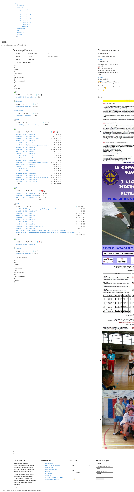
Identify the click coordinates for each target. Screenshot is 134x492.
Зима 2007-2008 (21, 97)
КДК (17, 30)
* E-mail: (98, 463)
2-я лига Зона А (31, 215)
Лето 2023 (19, 166)
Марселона (19, 129)
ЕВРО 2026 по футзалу (52, 465)
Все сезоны (49, 463)
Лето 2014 (19, 149)
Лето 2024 (19, 171)
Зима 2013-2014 (21, 147)
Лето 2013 (19, 125)
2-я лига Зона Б (31, 149)
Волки (18, 92)
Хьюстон (18, 248)
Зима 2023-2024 (21, 169)
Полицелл (19, 239)
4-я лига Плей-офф (32, 138)
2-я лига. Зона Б (31, 175)
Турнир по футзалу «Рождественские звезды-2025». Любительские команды (50, 233)
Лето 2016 (19, 217)
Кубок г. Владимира (32, 195)
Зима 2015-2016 (21, 215)
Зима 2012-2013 (21, 141)
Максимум (19, 110)
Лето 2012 (19, 136)
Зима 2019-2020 (21, 160)
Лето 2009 (19, 115)
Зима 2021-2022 (21, 244)
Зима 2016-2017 (21, 151)
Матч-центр (20, 5)
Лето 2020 (19, 162)
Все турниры (20, 28)
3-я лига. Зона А (31, 173)
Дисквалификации (51, 469)
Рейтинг (47, 471)
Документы (20, 32)
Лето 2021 (19, 228)
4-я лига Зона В (31, 134)
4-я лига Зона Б (27, 115)
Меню (15, 3)
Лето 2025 (19, 175)
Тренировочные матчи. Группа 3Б (37, 162)
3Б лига (28, 171)
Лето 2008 (19, 106)
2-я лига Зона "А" (31, 211)
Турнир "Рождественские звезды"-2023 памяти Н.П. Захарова (46, 230)
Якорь (18, 119)
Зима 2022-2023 (21, 230)
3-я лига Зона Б (31, 141)
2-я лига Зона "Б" (31, 197)
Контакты (19, 34)
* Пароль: (99, 474)
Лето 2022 (19, 253)
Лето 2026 (19, 182)
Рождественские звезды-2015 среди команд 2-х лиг (42, 209)
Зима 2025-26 (20, 179)
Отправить (100, 479)
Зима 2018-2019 (21, 156)
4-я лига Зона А (31, 156)
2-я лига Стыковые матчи (34, 226)
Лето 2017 (19, 153)
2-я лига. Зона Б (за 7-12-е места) (37, 177)
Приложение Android (52, 479)
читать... (100, 59)
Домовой (19, 101)
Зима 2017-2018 (21, 222)
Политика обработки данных (54, 477)
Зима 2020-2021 (21, 164)
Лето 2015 (19, 213)
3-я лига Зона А (27, 106)
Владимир (19, 7)
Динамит (19, 188)
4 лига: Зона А (31, 97)
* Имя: (98, 468)
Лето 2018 (19, 224)
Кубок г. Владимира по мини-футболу (38, 145)
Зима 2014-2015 (21, 197)
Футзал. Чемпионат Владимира (32, 125)
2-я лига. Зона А (31, 179)
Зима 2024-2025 (21, 173)
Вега (17, 204)
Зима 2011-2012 (21, 134)
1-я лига (29, 213)
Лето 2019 (19, 158)
